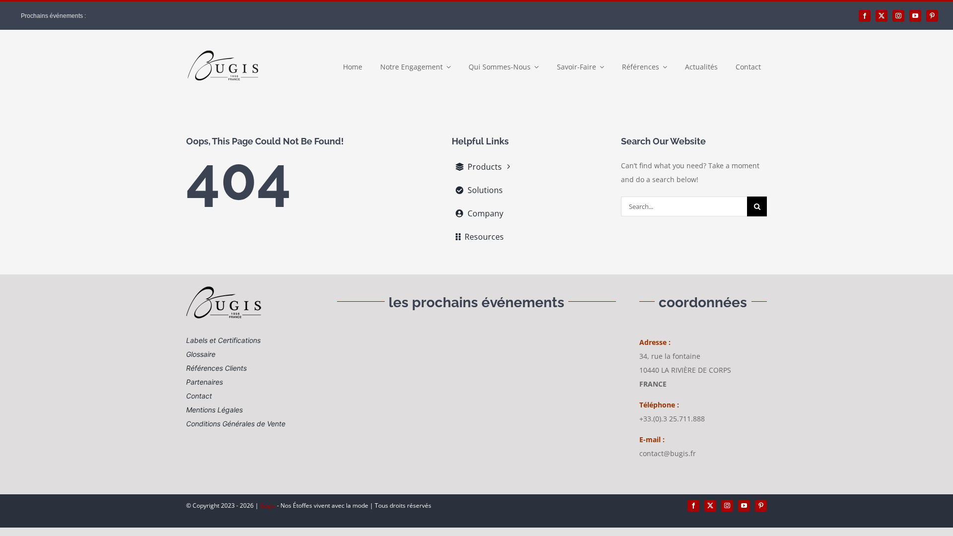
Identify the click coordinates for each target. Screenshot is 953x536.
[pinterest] (932, 16)
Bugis (268, 505)
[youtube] (915, 16)
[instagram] (898, 16)
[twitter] (881, 16)
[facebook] (865, 16)
